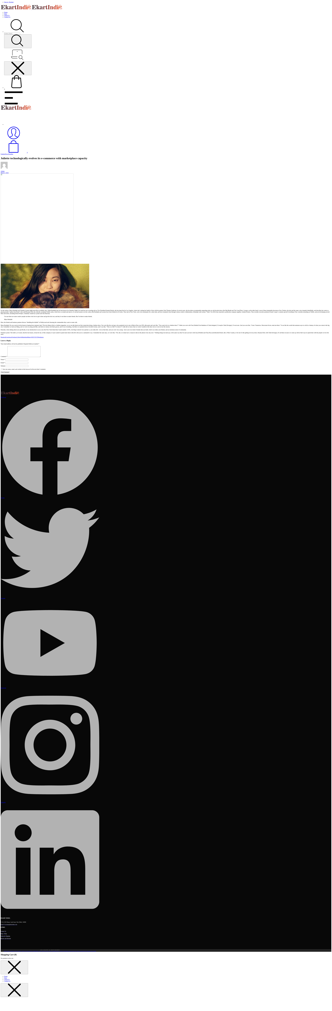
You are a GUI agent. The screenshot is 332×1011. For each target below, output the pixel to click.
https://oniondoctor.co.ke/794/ (68, 951)
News (6, 154)
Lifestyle (19, 337)
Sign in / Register (9, 2)
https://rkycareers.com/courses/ (12, 951)
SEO (32, 337)
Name (3, 359)
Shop (5, 14)
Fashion (3, 154)
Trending (10, 154)
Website (3, 366)
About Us (7, 15)
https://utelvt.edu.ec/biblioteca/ (50, 951)
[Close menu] (17, 68)
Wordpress (41, 337)
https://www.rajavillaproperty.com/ (31, 951)
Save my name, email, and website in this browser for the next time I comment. (24, 369)
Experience (9, 337)
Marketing (24, 337)
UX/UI (36, 337)
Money (29, 337)
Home (6, 12)
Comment (4, 356)
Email (3, 362)
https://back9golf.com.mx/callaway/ (86, 951)
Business (3, 337)
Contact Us (7, 17)
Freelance (14, 337)
